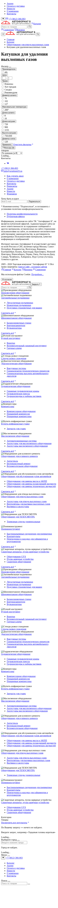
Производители (8, 69)
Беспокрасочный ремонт (18, 463)
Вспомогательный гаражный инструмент (27, 345)
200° (6, 110)
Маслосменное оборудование (15, 436)
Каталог (37, 23)
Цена (4, 75)
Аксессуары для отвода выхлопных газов (27, 501)
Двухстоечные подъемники (20, 302)
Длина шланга (8, 113)
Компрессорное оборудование (21, 411)
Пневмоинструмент (10, 529)
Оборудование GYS (16, 556)
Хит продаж (10, 87)
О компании (13, 11)
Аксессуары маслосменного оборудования (27, 446)
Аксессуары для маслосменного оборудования (29, 443)
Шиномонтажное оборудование (16, 318)
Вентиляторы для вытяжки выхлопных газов (28, 504)
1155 (6, 130)
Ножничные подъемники (19, 305)
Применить (7, 145)
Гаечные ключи (14, 348)
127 (6, 104)
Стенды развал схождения (13, 358)
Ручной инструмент (10, 338)
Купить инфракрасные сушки (15, 424)
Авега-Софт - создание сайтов (32, 267)
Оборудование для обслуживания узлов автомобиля (26, 476)
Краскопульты (13, 536)
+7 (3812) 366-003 (17, 19)
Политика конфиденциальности (22, 214)
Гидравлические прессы (18, 393)
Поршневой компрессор (18, 414)
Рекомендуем (10, 92)
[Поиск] (30, 26)
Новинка (8, 84)
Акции (10, 3)
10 (5, 118)
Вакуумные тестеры (16, 368)
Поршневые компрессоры (19, 416)
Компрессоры (7, 406)
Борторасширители (16, 325)
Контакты (11, 14)
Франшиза (12, 194)
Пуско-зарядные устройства (20, 559)
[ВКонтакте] (8, 163)
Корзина (21, 30)
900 (6, 127)
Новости (11, 8)
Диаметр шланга (9, 95)
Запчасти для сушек (16, 428)
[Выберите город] (3, 18)
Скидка (8, 89)
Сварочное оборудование (19, 561)
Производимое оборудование (15, 293)
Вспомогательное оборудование (22, 466)
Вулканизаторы (14, 328)
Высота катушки (9, 133)
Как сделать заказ (15, 176)
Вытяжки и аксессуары (18, 506)
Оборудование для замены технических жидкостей (31, 486)
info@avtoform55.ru (12, 171)
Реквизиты (12, 186)
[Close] (10, 67)
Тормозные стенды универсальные (23, 521)
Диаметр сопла (8, 139)
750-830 (8, 136)
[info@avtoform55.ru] (7, 19)
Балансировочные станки (19, 323)
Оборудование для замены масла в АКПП (27, 481)
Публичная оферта (16, 216)
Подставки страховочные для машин (24, 308)
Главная (10, 39)
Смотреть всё (7, 313)
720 (6, 124)
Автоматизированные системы (22, 441)
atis (5, 72)
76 (5, 98)
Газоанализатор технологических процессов (28, 371)
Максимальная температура (14, 107)
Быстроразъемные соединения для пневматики (29, 534)
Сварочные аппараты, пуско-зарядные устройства (25, 552)
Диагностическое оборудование (16, 363)
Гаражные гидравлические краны (23, 391)
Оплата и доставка (16, 6)
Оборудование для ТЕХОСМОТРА (18, 517)
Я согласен (7, 279)
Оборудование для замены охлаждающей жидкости (31, 484)
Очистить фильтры (22, 144)
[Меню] (3, 34)
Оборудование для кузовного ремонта (19, 456)
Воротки (11, 343)
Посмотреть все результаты (14, 822)
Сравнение (8, 30)
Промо (5, 81)
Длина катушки (8, 121)
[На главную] (16, 23)
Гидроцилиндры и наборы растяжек (24, 396)
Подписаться (34, 201)
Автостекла (12, 461)
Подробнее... (37, 274)
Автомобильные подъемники (15, 298)
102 (6, 101)
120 (6, 141)
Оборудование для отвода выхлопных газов (28, 44)
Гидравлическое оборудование (15, 386)
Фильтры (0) (9, 148)
